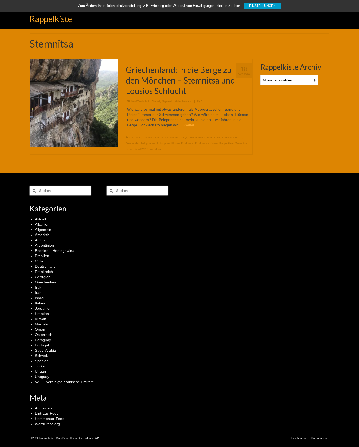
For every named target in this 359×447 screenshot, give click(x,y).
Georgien (42, 277)
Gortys (183, 137)
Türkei (40, 366)
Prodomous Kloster (206, 143)
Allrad (138, 137)
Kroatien (42, 313)
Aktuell (156, 101)
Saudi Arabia (45, 350)
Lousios (227, 137)
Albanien (42, 224)
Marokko (42, 324)
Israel (39, 298)
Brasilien (42, 256)
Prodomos (187, 143)
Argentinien (44, 245)
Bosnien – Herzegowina (54, 250)
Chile (39, 261)
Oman (40, 329)
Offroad (237, 137)
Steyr (129, 149)
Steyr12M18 (141, 149)
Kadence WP (91, 437)
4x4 (131, 137)
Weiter (189, 125)
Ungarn (41, 371)
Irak (38, 287)
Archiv (40, 240)
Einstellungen (262, 6)
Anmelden (43, 408)
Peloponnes (148, 143)
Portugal (42, 345)
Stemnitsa (241, 143)
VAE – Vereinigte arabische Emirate (64, 382)
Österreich (43, 334)
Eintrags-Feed (47, 413)
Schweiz (42, 356)
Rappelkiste (51, 19)
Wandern (155, 149)
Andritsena (149, 137)
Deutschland (45, 266)
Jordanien (43, 308)
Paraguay (43, 340)
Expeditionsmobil (167, 137)
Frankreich (44, 271)
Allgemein (167, 101)
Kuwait (40, 319)
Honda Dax (213, 137)
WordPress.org (47, 424)
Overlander (132, 143)
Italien (40, 303)
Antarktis (42, 235)
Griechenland (183, 101)
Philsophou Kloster (168, 143)
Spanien (42, 361)
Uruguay (42, 377)
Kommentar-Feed (49, 419)
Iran (38, 292)
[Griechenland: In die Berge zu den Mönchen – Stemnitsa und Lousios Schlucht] (74, 103)
